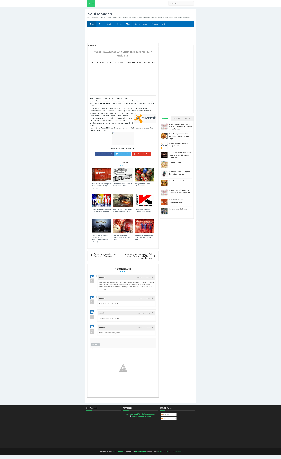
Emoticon (95, 345)
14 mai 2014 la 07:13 (144, 328)
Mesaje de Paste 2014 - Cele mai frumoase (143, 185)
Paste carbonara (175, 162)
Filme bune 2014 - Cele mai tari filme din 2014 (122, 185)
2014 (92, 62)
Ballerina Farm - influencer (178, 209)
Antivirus (100, 62)
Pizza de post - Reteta (177, 181)
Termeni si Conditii (158, 24)
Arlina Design (140, 451)
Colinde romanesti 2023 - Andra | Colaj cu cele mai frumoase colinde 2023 (180, 155)
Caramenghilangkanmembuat (170, 451)
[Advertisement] (140, 36)
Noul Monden (99, 13)
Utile (100, 24)
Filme (128, 24)
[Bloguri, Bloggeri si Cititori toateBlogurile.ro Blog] (140, 416)
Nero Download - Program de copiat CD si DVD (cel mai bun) (101, 186)
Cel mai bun (118, 62)
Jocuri (119, 24)
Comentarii (167, 418)
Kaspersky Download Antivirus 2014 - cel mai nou (143, 212)
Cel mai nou (130, 62)
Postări (166, 414)
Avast (109, 62)
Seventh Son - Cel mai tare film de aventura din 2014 (122, 211)
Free (139, 62)
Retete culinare (141, 24)
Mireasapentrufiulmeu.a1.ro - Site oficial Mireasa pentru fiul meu (180, 192)
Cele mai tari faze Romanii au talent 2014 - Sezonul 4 (101, 211)
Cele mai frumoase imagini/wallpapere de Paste (121, 237)
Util (153, 62)
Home (91, 3)
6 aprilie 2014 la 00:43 (144, 313)
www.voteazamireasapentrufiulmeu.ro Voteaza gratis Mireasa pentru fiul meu (138, 256)
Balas (92, 281)
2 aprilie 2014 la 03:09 (144, 298)
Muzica (110, 24)
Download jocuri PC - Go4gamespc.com (140, 414)
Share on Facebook (106, 154)
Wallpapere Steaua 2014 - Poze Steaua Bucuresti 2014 (144, 237)
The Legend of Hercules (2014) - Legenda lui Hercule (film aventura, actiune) (100, 238)
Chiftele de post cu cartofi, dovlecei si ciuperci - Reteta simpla (179, 136)
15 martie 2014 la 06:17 (143, 277)
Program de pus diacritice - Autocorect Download (105, 255)
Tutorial (146, 62)
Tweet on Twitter (124, 154)
